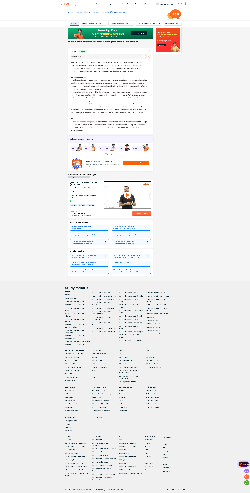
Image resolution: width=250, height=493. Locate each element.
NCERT (67, 295)
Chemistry (122, 397)
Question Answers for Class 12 (92, 24)
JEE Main (95, 357)
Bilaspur (165, 458)
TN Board (68, 424)
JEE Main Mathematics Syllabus (76, 467)
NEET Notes (122, 450)
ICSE (147, 354)
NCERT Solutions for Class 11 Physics (104, 299)
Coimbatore (167, 438)
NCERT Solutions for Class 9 (128, 319)
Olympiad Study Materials (101, 411)
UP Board (68, 427)
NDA (93, 371)
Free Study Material (99, 391)
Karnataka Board (71, 404)
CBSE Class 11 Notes (152, 397)
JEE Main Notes (70, 450)
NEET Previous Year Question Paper (131, 473)
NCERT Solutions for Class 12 (75, 302)
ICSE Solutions (150, 357)
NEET (93, 364)
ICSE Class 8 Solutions (153, 367)
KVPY (94, 374)
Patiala (147, 450)
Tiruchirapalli (149, 467)
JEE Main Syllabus (71, 460)
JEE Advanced (97, 360)
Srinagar (165, 461)
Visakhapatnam (150, 463)
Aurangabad (167, 451)
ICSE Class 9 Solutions (153, 364)
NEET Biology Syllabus (126, 470)
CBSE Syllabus (123, 357)
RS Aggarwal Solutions (72, 364)
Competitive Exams (99, 354)
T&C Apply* (89, 166)
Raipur (165, 454)
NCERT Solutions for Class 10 (128, 293)
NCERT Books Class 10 (153, 327)
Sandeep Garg (70, 381)
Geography (123, 411)
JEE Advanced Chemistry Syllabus (103, 474)
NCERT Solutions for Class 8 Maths (157, 296)
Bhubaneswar (167, 468)
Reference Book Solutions (74, 354)
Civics (121, 414)
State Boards (69, 391)
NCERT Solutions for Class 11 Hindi (103, 332)
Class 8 (87, 12)
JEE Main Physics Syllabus (74, 463)
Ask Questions (97, 417)
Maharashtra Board (72, 411)
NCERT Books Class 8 (153, 334)
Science (95, 12)
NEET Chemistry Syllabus (127, 467)
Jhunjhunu (166, 471)
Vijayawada (148, 460)
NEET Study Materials (99, 407)
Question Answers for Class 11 (119, 24)
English (121, 404)
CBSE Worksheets (125, 364)
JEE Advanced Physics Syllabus (102, 465)
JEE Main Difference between (75, 456)
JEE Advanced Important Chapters (104, 449)
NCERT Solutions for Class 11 (101, 293)
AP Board (68, 394)
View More (109, 154)
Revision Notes (151, 391)
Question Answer (75, 12)
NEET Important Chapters (128, 446)
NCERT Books (150, 317)
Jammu (165, 464)
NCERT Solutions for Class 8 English (158, 305)
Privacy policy (100, 490)
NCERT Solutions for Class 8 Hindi (157, 314)
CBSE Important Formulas (128, 382)
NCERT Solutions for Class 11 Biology (104, 308)
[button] (76, 148)
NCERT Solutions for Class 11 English (104, 328)
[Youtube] (184, 490)
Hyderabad (148, 456)
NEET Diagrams (124, 453)
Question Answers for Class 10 (147, 24)
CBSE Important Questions (128, 367)
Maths (121, 401)
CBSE (120, 354)
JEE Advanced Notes (99, 452)
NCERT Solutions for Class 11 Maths (104, 296)
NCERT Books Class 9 (153, 331)
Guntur (165, 448)
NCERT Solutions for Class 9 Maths (131, 323)
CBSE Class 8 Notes (152, 407)
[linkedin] (173, 490)
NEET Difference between (128, 456)
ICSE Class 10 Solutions (153, 360)
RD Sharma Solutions (72, 360)
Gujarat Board (70, 401)
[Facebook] (167, 490)
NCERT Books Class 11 (153, 324)
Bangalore (148, 446)
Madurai (147, 470)
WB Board (68, 431)
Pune (164, 441)
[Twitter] (178, 490)
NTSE (93, 377)
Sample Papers (97, 397)
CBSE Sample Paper (125, 360)
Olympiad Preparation (99, 367)
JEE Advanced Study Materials (102, 404)
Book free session (136, 163)
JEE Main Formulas (71, 453)
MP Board (68, 414)
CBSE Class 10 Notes (152, 401)
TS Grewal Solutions (72, 377)
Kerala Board (69, 407)
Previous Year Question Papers (102, 394)
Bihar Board (69, 397)
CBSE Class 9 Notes (152, 404)
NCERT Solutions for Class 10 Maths (131, 296)
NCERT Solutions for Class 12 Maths (77, 305)
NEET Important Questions (128, 443)
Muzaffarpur (149, 440)
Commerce (123, 407)
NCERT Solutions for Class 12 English (77, 342)
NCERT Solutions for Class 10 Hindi (130, 316)
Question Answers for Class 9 (174, 24)
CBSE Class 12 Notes (152, 394)
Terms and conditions (115, 490)
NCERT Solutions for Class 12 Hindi (76, 345)
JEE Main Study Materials (100, 401)
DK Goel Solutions (71, 374)
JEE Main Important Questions (75, 443)
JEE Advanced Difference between (104, 459)
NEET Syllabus (123, 460)
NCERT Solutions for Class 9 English (131, 332)
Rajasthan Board (71, 417)
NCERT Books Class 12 (153, 321)
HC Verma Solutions (72, 357)
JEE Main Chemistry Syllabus (75, 470)
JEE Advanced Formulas (100, 455)
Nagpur (165, 444)
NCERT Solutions (70, 298)
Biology (121, 394)
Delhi (146, 453)
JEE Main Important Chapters (75, 446)
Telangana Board (71, 421)
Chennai (147, 443)
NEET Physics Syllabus (126, 463)
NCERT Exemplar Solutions (74, 367)
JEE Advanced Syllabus (100, 462)
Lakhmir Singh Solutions (73, 371)
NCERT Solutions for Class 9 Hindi (130, 341)
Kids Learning (96, 414)
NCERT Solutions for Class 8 (155, 293)
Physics (121, 391)
